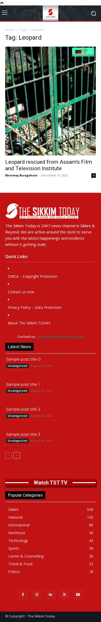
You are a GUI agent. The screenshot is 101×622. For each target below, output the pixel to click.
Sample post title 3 (23, 434)
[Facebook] (23, 594)
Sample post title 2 (23, 409)
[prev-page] (8, 455)
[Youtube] (78, 594)
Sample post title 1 (23, 384)
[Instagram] (37, 594)
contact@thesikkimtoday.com (60, 337)
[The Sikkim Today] (50, 211)
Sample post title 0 (23, 359)
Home (9, 29)
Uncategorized (17, 366)
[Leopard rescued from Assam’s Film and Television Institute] (50, 101)
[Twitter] (64, 594)
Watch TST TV (50, 483)
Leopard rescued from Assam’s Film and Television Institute (48, 165)
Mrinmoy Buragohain (21, 175)
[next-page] (16, 455)
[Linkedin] (50, 594)
